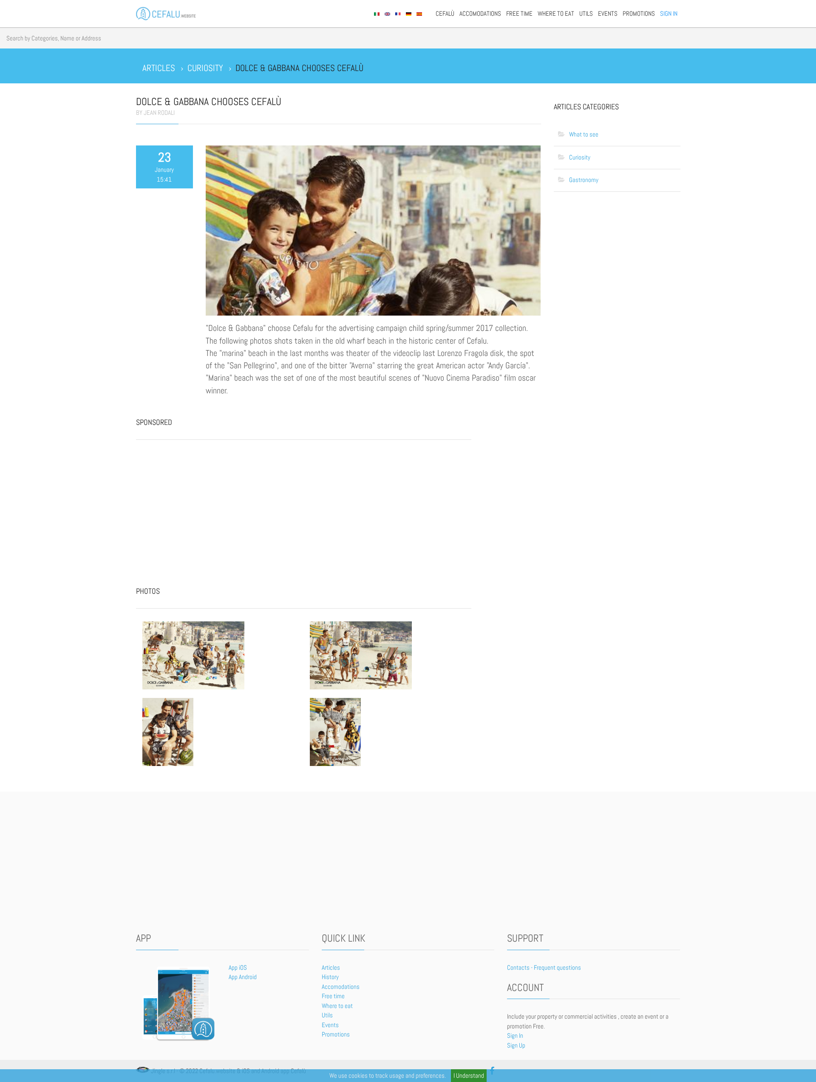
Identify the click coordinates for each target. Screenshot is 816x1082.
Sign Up (516, 1045)
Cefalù (445, 13)
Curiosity (579, 157)
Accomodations (480, 13)
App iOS (238, 967)
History (330, 977)
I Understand (468, 1075)
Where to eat (556, 13)
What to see (583, 134)
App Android (243, 977)
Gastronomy (583, 180)
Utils (586, 13)
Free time (519, 13)
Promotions (639, 13)
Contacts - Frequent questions (544, 967)
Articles (331, 967)
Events (608, 13)
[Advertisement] (200, 506)
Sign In (668, 13)
